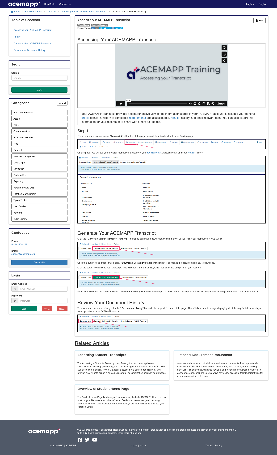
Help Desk (49, 4)
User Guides (19, 206)
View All (63, 102)
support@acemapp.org (23, 253)
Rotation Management (24, 193)
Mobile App (19, 162)
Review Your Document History (29, 50)
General (17, 150)
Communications (21, 131)
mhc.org (137, 432)
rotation (175, 118)
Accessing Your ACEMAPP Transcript (32, 29)
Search (15, 72)
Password (16, 295)
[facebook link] (80, 440)
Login (249, 4)
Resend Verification (63, 308)
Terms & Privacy (214, 445)
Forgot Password (48, 308)
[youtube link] (95, 440)
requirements (137, 118)
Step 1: (18, 36)
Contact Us (65, 4)
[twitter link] (87, 440)
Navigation (18, 168)
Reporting (18, 181)
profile (85, 118)
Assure (17, 118)
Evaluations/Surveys (23, 137)
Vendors (17, 212)
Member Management (24, 156)
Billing (16, 125)
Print (261, 20)
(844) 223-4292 (19, 244)
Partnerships (19, 175)
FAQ (15, 143)
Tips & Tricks (19, 200)
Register (263, 4)
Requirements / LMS (23, 187)
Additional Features (23, 112)
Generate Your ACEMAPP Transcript (32, 43)
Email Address (19, 283)
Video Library (20, 218)
